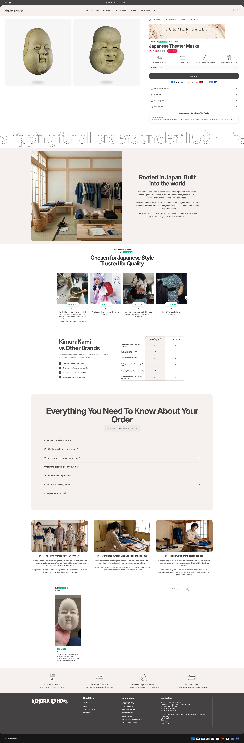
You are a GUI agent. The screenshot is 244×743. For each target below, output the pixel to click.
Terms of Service (128, 709)
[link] (59, 536)
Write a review (177, 589)
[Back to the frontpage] (150, 20)
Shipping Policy (128, 703)
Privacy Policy (127, 706)
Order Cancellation (129, 723)
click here (171, 708)
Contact (86, 706)
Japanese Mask (171, 20)
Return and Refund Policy (132, 719)
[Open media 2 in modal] (106, 52)
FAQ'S (85, 703)
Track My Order (89, 709)
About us (86, 713)
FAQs (120, 428)
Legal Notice (127, 716)
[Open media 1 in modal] (38, 52)
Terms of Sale (127, 713)
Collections (158, 20)
